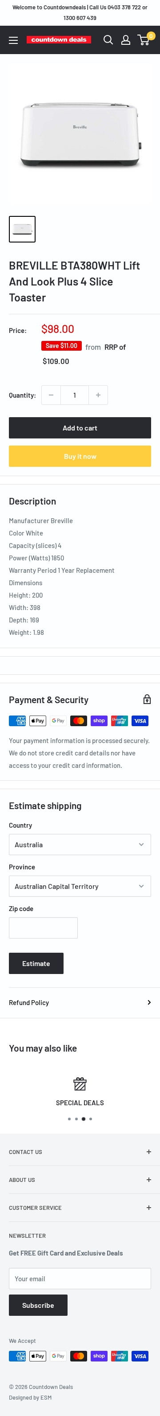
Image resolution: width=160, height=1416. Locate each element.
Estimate (36, 963)
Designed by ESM (30, 1397)
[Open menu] (13, 40)
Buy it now (80, 456)
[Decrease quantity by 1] (51, 395)
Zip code (21, 908)
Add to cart (80, 427)
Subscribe (38, 1305)
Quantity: (22, 395)
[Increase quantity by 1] (98, 395)
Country (20, 825)
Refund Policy (29, 1002)
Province (22, 867)
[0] (143, 40)
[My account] (125, 40)
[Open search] (108, 40)
